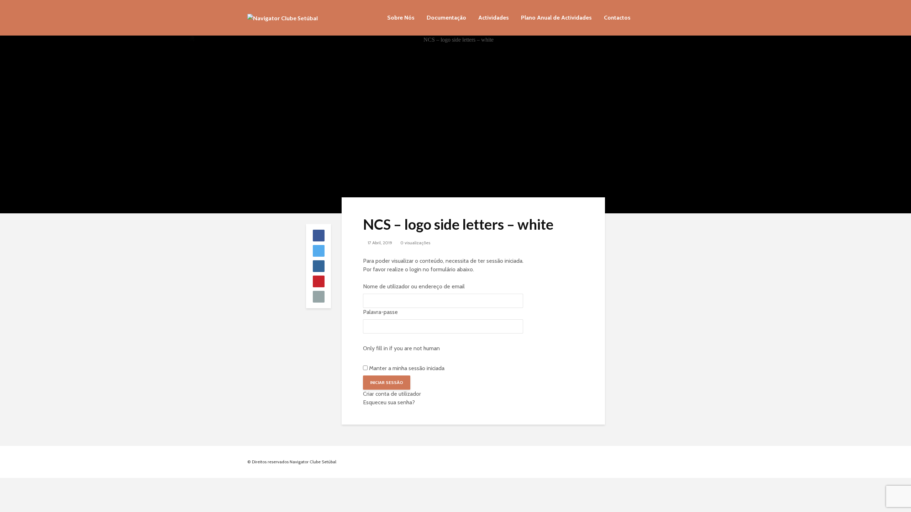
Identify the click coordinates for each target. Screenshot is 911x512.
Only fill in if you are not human (401, 348)
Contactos (617, 17)
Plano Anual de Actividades (556, 17)
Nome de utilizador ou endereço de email (414, 286)
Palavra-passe (380, 312)
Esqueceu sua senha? (389, 402)
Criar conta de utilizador (392, 393)
